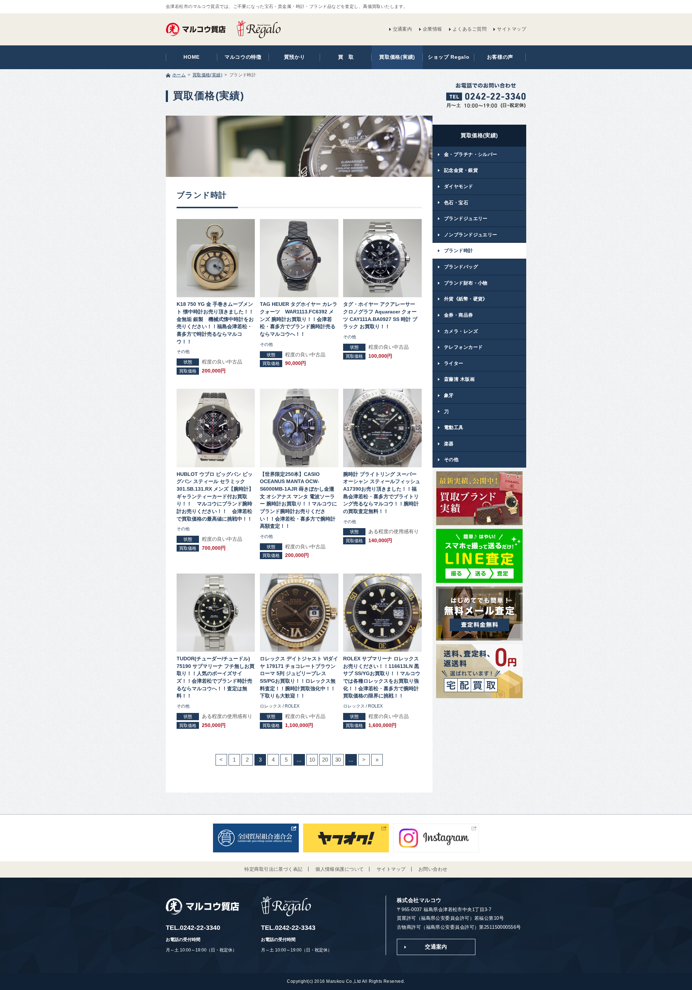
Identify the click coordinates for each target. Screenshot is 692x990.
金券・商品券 (458, 315)
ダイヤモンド (458, 186)
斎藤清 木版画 (459, 379)
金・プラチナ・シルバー (470, 154)
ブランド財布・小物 (466, 283)
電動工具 (453, 427)
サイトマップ (511, 29)
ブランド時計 (458, 250)
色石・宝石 (456, 202)
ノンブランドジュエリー (470, 234)
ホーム (179, 74)
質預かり (294, 57)
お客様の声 (500, 57)
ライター (453, 363)
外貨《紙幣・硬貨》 (466, 299)
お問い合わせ (433, 869)
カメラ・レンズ (461, 331)
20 (325, 760)
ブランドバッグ (461, 266)
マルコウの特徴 (243, 57)
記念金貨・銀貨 (461, 170)
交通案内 (402, 29)
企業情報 (432, 29)
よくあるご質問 (470, 29)
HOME (191, 57)
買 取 (346, 57)
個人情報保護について (339, 869)
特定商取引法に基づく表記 (273, 869)
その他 (451, 459)
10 (312, 760)
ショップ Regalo (449, 57)
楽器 (449, 443)
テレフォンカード (463, 347)
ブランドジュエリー (466, 218)
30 (338, 760)
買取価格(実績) (397, 57)
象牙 (449, 395)
